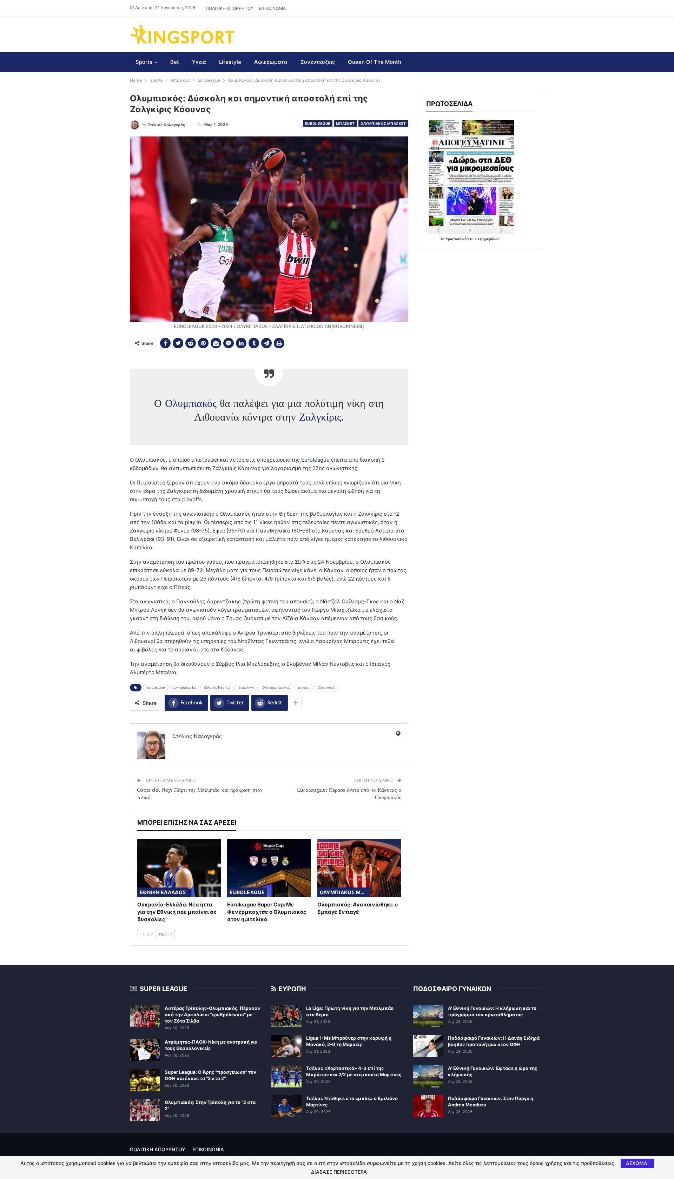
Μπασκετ (345, 123)
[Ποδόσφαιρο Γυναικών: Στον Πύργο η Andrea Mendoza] (428, 1106)
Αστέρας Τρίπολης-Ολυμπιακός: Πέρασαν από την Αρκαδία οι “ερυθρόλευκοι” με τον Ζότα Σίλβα (212, 1014)
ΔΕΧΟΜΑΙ (637, 1163)
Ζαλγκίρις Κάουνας (276, 687)
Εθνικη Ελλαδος (163, 892)
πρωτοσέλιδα (457, 239)
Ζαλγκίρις (320, 417)
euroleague (155, 687)
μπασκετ (304, 687)
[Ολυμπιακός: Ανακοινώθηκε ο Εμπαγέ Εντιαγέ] (359, 868)
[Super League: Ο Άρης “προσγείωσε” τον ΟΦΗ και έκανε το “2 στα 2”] (145, 1080)
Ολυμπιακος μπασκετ (383, 123)
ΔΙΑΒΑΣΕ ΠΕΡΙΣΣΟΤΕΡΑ (339, 1172)
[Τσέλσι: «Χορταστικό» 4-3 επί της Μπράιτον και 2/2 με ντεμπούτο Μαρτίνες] (286, 1076)
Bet (174, 62)
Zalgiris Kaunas (217, 687)
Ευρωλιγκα (246, 687)
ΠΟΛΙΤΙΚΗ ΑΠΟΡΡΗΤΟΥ (229, 8)
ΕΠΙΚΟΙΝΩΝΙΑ (272, 8)
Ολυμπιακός (191, 403)
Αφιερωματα (271, 62)
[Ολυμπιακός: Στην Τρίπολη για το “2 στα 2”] (145, 1110)
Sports (144, 62)
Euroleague (317, 123)
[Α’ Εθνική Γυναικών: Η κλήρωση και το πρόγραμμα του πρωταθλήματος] (428, 1016)
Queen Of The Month (374, 62)
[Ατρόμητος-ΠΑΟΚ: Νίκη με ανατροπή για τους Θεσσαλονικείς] (145, 1050)
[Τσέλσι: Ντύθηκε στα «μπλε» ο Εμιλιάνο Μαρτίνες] (286, 1106)
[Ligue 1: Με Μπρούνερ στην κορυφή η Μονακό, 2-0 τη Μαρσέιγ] (286, 1046)
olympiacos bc (184, 687)
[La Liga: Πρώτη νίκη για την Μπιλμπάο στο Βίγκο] (286, 1016)
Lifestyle (230, 62)
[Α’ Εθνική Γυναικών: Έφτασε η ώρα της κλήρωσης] (428, 1076)
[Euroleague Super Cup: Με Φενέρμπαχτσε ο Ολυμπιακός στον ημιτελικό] (269, 868)
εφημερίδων (489, 239)
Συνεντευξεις (317, 62)
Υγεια (199, 62)
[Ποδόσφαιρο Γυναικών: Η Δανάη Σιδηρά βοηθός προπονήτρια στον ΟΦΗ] (428, 1046)
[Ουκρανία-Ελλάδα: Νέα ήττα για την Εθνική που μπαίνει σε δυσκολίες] (179, 868)
